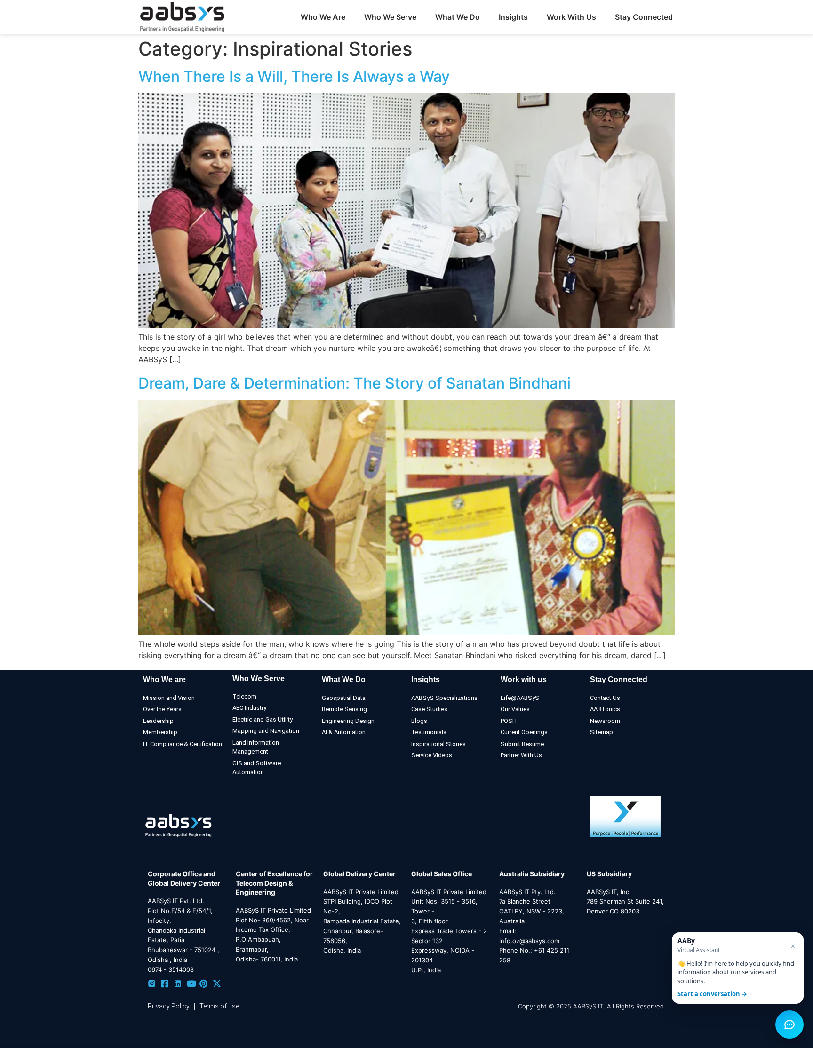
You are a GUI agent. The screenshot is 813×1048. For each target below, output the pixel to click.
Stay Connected (644, 17)
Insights (513, 17)
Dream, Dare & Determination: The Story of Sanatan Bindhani (354, 383)
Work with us (524, 679)
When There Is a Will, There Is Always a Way (294, 76)
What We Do (344, 679)
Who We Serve (258, 679)
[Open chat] (789, 1024)
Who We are (164, 679)
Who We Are (323, 17)
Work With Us (571, 17)
